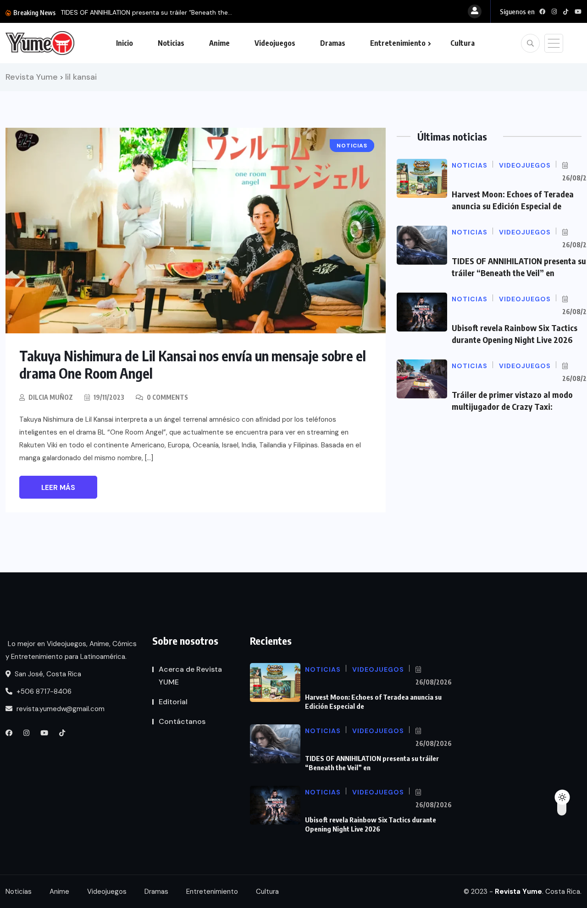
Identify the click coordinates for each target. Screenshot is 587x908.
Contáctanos (182, 721)
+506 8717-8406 (43, 691)
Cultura (462, 43)
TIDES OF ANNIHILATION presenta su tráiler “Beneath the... (146, 12)
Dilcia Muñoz (50, 397)
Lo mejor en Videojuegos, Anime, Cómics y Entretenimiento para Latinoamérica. (71, 650)
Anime (219, 43)
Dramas (332, 43)
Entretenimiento (398, 43)
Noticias (171, 43)
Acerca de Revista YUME (190, 675)
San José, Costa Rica (47, 674)
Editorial (173, 702)
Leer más (58, 487)
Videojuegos (275, 43)
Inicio (124, 43)
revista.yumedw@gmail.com (60, 708)
